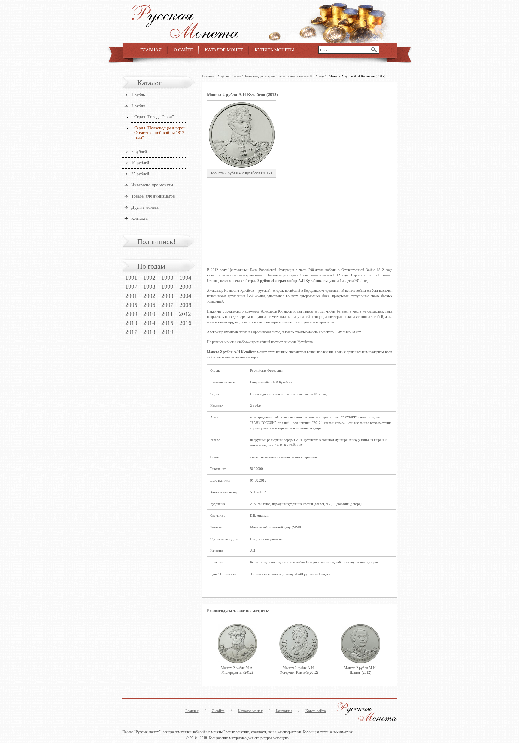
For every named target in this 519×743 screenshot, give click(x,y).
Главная (151, 49)
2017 (131, 331)
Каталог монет (224, 49)
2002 (149, 295)
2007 (167, 304)
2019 (167, 331)
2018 (149, 331)
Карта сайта (315, 710)
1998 (149, 286)
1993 (167, 277)
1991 (131, 277)
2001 (131, 295)
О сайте (183, 49)
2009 (131, 313)
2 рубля (223, 76)
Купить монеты (274, 49)
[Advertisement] (299, 223)
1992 (149, 277)
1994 (185, 277)
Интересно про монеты (152, 185)
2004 (185, 295)
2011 (167, 313)
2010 (149, 313)
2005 (131, 304)
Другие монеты (145, 207)
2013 (131, 322)
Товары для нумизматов (153, 196)
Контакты (139, 218)
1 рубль (138, 95)
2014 (149, 322)
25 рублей (140, 174)
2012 (185, 313)
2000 (185, 286)
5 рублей (139, 152)
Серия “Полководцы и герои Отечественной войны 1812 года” (160, 133)
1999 (167, 286)
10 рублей (140, 163)
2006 (149, 304)
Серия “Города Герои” (154, 117)
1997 (131, 286)
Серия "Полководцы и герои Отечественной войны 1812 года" (279, 76)
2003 (167, 295)
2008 (185, 304)
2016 (185, 322)
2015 (167, 322)
